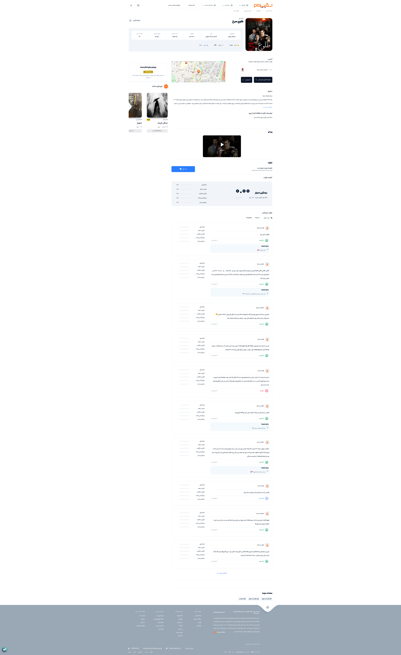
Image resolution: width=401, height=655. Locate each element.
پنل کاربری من (160, 616)
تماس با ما (142, 616)
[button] (198, 72)
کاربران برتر (161, 629)
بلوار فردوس (242, 599)
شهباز (139, 123)
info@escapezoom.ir (219, 612)
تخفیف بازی (161, 622)
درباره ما (143, 619)
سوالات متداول (197, 619)
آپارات (134, 652)
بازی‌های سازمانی (140, 626)
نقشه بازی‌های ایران (159, 619)
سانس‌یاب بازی (160, 626)
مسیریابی (248, 80)
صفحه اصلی (269, 11)
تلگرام (151, 652)
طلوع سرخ (236, 11)
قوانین (199, 622)
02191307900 (135, 648)
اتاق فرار (258, 11)
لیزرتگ (180, 626)
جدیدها (257, 218)
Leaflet (222, 81)
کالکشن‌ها (179, 616)
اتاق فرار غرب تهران (267, 599)
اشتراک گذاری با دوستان (264, 80)
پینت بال (180, 629)
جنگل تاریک (163, 123)
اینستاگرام (140, 652)
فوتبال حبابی (179, 632)
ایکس (146, 652)
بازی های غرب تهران (254, 599)
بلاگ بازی (199, 626)
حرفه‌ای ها (249, 218)
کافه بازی (180, 636)
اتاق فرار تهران (247, 11)
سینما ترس (179, 622)
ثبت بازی (143, 622)
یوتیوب (129, 652)
